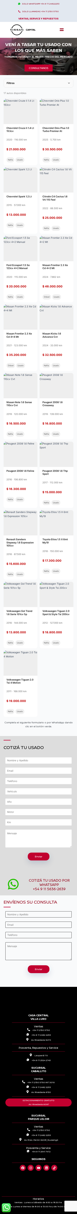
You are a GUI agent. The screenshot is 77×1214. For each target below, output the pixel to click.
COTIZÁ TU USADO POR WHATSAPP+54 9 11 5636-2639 (49, 884)
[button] (61, 30)
